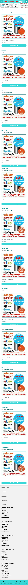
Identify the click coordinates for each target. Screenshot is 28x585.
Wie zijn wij (5, 515)
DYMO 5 (3, 10)
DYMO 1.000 (5, 168)
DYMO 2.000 (5, 208)
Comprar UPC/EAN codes (8, 563)
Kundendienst (5, 545)
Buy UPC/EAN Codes (7, 521)
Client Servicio (5, 573)
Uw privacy (4, 510)
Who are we (4, 529)
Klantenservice (5, 517)
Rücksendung (5, 537)
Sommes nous (5, 557)
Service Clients (5, 559)
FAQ (3, 513)
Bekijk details (4, 42)
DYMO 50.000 (5, 367)
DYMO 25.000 (5, 327)
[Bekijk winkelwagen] (26, 1)
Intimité (4, 552)
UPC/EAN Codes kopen (7, 507)
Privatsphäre (5, 538)
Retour (3, 551)
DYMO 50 (4, 50)
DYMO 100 (4, 90)
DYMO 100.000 (5, 447)
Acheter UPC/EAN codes (8, 549)
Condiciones (5, 568)
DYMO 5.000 (5, 248)
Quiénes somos (5, 571)
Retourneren (5, 509)
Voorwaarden (5, 512)
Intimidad (4, 567)
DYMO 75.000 (5, 407)
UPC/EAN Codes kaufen (7, 535)
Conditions (4, 526)
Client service (5, 531)
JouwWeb (6, 577)
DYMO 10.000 (5, 289)
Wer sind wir (5, 543)
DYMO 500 (4, 130)
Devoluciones (5, 565)
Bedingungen (5, 540)
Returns (4, 523)
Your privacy (5, 524)
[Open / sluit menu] (1, 1)
